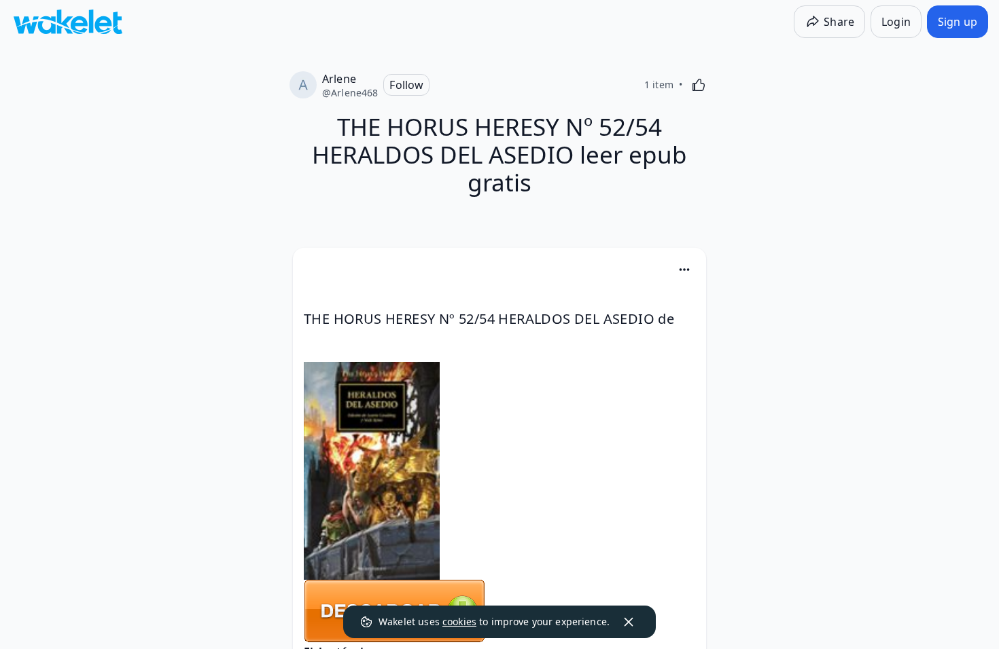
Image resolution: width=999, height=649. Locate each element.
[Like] (698, 85)
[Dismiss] (628, 622)
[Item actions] (684, 269)
